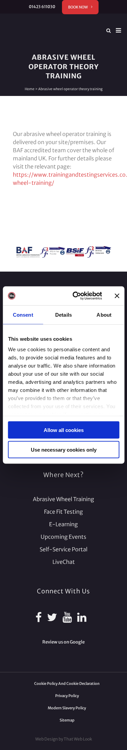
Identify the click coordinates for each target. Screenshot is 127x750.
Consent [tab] (23, 314)
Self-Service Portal (63, 549)
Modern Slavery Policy (67, 708)
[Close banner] (116, 295)
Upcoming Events (63, 536)
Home (30, 89)
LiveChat (63, 561)
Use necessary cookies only (64, 450)
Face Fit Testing (63, 511)
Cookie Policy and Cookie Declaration (67, 683)
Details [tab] (63, 314)
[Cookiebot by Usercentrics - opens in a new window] (75, 296)
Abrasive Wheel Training (63, 499)
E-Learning (63, 524)
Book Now (78, 7)
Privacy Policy (67, 695)
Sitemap (67, 720)
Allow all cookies (64, 430)
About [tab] (104, 314)
